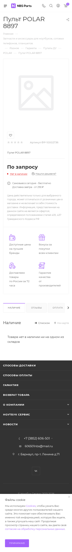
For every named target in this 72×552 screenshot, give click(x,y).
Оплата (58, 307)
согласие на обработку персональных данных (35, 528)
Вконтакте (36, 471)
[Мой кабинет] (58, 6)
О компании (13, 404)
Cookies (31, 505)
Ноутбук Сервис (16, 414)
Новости (10, 424)
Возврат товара (16, 394)
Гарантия (10, 385)
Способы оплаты (17, 375)
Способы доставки (19, 365)
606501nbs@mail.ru (39, 446)
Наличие (14, 307)
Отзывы (36, 307)
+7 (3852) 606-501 (37, 438)
